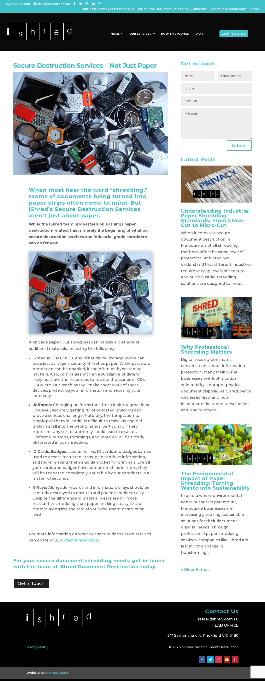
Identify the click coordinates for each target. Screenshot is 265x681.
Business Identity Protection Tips (108, 9)
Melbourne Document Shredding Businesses (172, 9)
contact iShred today (79, 540)
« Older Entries (195, 569)
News (254, 9)
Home (115, 33)
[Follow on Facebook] (202, 659)
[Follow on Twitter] (210, 659)
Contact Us (234, 34)
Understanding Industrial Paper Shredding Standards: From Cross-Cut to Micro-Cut (215, 218)
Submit (239, 145)
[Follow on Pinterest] (235, 659)
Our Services (140, 33)
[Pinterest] (99, 3)
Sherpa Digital (56, 673)
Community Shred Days (228, 9)
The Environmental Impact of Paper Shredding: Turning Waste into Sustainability (215, 481)
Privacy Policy (37, 647)
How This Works (175, 33)
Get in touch (31, 583)
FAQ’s (199, 33)
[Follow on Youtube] (227, 659)
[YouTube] (93, 3)
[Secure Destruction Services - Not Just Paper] (91, 332)
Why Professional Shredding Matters (206, 349)
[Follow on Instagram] (218, 659)
